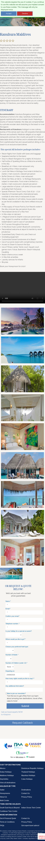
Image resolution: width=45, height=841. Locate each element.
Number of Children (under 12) (16, 663)
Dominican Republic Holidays (32, 768)
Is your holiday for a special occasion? (19, 631)
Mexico (2, 768)
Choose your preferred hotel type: (17, 647)
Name (8, 601)
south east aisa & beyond (10, 808)
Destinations (26, 790)
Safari (2, 790)
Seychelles (4, 779)
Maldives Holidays (7, 775)
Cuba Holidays (26, 779)
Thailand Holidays (28, 772)
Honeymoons (5, 793)
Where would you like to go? (16, 639)
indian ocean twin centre (31, 808)
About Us (3, 797)
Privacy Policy (26, 797)
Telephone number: (13, 623)
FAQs (2, 825)
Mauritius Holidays (28, 775)
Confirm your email (13, 616)
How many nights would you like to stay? (20, 678)
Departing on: (10, 671)
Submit (25, 706)
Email (8, 609)
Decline (25, 14)
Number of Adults (12, 655)
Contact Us (25, 793)
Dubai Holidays (6, 772)
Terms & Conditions (7, 822)
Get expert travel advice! (30, 825)
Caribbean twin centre (8, 811)
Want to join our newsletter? (16, 693)
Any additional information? (15, 686)
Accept (9, 14)
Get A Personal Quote (8, 818)
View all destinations (7, 783)
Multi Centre (4, 800)
